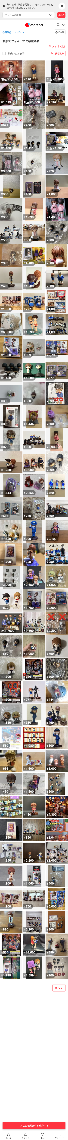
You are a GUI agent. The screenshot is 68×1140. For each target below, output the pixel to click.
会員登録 (7, 32)
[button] (58, 25)
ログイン (19, 32)
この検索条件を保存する (36, 1125)
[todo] (64, 24)
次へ (57, 988)
